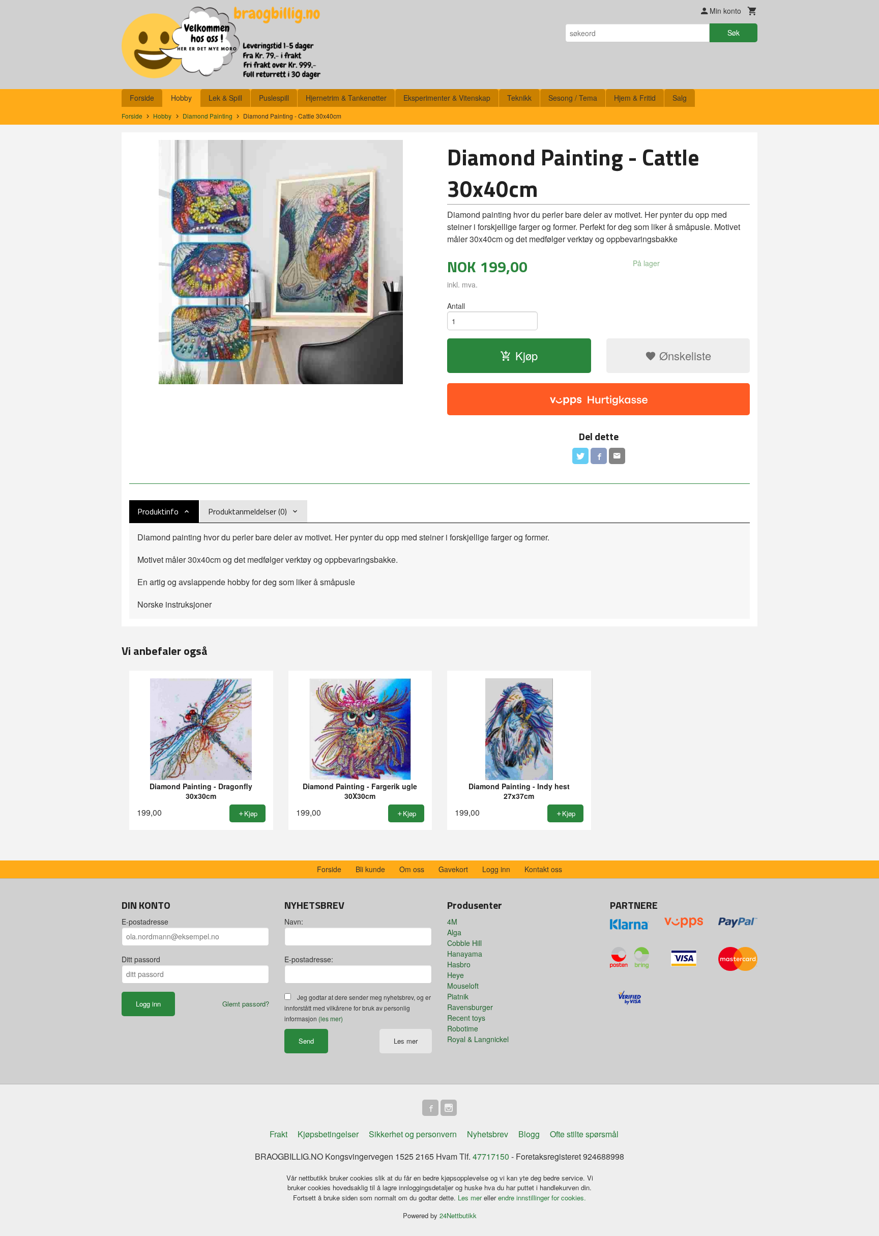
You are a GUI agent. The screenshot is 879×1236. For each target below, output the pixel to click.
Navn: (293, 921)
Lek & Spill (225, 98)
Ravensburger (470, 1007)
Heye (455, 975)
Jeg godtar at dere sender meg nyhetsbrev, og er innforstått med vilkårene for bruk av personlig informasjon (357, 1008)
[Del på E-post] (617, 456)
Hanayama (464, 953)
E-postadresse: (308, 959)
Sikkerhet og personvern (413, 1134)
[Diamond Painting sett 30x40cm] (280, 262)
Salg (679, 98)
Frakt (278, 1134)
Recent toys (466, 1018)
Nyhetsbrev (487, 1134)
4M (452, 921)
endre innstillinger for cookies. (542, 1197)
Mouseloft (463, 986)
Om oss (411, 869)
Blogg (529, 1134)
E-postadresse (145, 921)
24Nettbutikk (458, 1215)
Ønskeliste (683, 355)
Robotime (462, 1028)
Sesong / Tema (572, 98)
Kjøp (526, 355)
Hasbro (459, 964)
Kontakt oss (543, 869)
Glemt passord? (245, 1004)
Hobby (181, 98)
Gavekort (453, 869)
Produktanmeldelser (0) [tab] (247, 511)
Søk (733, 32)
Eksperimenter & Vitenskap (446, 98)
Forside (142, 98)
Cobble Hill (464, 943)
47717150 (491, 1156)
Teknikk (519, 98)
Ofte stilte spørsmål (584, 1134)
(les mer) (330, 1018)
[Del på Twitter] (580, 456)
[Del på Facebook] (599, 456)
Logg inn (496, 869)
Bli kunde (370, 869)
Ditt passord (141, 959)
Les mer (406, 1041)
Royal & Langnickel (478, 1039)
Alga (454, 932)
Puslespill (274, 98)
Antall (456, 306)
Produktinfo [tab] (158, 511)
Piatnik (457, 996)
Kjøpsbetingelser (328, 1134)
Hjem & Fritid (635, 98)
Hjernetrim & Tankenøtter (346, 98)
